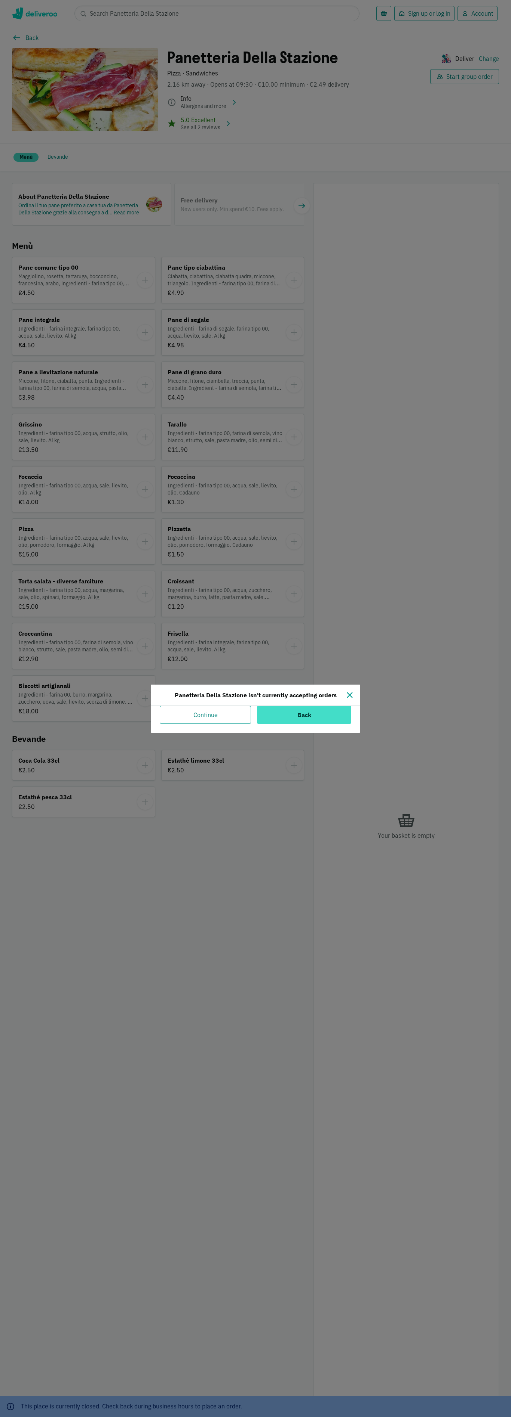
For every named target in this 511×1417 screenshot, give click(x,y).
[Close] (349, 695)
